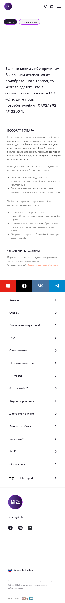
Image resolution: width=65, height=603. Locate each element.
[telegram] (57, 286)
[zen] (24, 286)
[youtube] (8, 286)
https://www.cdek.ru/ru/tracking (42, 264)
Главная (10, 22)
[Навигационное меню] (59, 6)
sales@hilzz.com (20, 517)
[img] (15, 502)
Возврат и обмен (29, 22)
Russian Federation (23, 570)
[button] (45, 6)
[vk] (40, 286)
